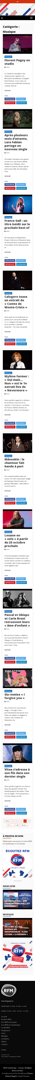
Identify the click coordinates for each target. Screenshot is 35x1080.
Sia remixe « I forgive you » (14, 696)
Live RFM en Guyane (9, 1022)
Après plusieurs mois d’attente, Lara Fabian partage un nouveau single (16, 142)
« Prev (7, 821)
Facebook (10, 99)
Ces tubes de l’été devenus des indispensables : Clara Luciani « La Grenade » (16, 930)
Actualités (5, 1039)
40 (17, 825)
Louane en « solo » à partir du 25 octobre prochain (16, 540)
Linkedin (22, 103)
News (3, 1033)
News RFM (9, 886)
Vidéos (3, 1041)
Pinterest (10, 103)
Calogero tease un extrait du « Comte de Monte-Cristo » (15, 302)
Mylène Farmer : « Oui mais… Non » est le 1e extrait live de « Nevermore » (16, 383)
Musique (8, 57)
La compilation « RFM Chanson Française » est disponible (17, 903)
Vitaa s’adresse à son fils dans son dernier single (17, 772)
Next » (24, 825)
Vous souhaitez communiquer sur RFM (10, 1056)
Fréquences (5, 1030)
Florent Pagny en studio (17, 62)
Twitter (21, 99)
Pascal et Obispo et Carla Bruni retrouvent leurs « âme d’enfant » (17, 620)
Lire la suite (7, 90)
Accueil (4, 1017)
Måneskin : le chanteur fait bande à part (14, 462)
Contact (4, 1044)
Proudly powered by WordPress (14, 1073)
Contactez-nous (5, 1054)
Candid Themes (23, 1076)
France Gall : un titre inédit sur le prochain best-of (17, 224)
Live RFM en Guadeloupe (10, 1025)
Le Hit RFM (5, 1028)
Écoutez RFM (6, 1019)
